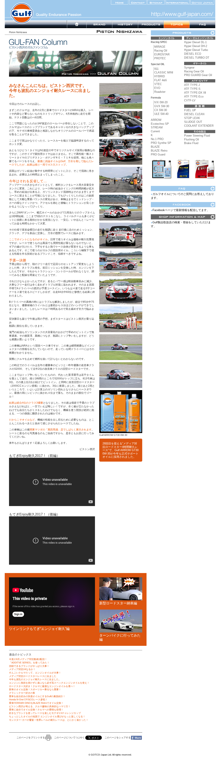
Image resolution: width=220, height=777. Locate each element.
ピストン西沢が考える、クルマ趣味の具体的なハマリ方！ (39, 706)
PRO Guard (158, 154)
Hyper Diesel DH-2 (195, 46)
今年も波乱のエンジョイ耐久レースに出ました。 (35, 679)
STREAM (157, 127)
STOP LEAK (192, 118)
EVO (157, 88)
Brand (76, 24)
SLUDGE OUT (193, 121)
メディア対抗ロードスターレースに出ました (32, 676)
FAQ (202, 24)
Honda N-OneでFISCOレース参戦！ (28, 699)
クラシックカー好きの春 (22, 693)
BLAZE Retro (159, 150)
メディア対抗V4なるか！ (22, 669)
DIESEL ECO (192, 53)
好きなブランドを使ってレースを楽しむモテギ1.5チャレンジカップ (45, 713)
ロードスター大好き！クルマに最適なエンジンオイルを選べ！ (42, 686)
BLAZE (155, 146)
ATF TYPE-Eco (193, 96)
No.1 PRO (157, 139)
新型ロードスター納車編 (118, 603)
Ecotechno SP (160, 123)
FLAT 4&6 (160, 80)
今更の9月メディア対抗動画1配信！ (28, 659)
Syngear (189, 67)
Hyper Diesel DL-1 (195, 42)
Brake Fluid (191, 143)
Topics (176, 24)
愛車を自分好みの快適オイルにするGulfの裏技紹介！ (37, 696)
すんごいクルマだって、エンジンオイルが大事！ (35, 672)
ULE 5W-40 (161, 114)
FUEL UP (190, 110)
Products (151, 24)
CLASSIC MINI (163, 72)
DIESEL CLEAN (194, 114)
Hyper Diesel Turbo (196, 50)
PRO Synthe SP (161, 142)
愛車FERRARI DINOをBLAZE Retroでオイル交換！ (36, 703)
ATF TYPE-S (192, 88)
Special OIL (158, 64)
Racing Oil (160, 50)
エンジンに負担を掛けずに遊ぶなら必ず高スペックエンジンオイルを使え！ (49, 682)
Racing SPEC (159, 42)
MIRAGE (159, 46)
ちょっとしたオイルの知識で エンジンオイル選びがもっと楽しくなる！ (47, 716)
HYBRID (159, 76)
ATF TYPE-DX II (194, 92)
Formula (156, 97)
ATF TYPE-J (192, 85)
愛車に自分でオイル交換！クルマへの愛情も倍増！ (36, 709)
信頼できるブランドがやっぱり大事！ (29, 666)
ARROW (156, 120)
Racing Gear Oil (194, 71)
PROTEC (160, 58)
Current (155, 131)
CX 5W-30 (160, 110)
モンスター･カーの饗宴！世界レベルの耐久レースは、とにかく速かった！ (48, 720)
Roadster (159, 91)
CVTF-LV (190, 100)
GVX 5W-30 (161, 106)
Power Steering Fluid (197, 135)
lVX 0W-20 (161, 102)
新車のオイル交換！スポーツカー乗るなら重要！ (35, 689)
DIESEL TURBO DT (196, 57)
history (125, 24)
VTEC (158, 84)
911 (156, 68)
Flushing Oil (191, 139)
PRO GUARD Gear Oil (198, 75)
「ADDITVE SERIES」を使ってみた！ (29, 662)
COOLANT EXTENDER (199, 125)
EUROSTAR (162, 54)
